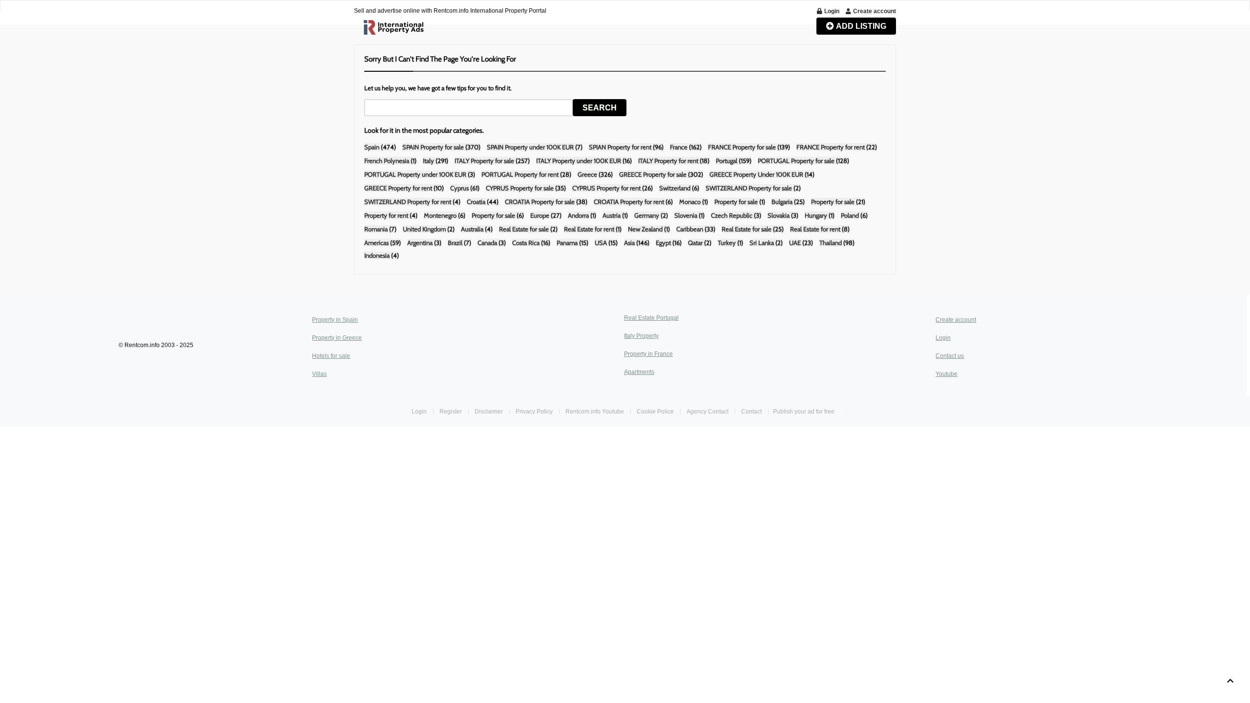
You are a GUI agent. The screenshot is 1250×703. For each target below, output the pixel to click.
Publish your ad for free (804, 411)
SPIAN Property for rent (620, 147)
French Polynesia (386, 161)
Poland (850, 215)
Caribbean (690, 229)
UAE (795, 243)
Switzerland (675, 188)
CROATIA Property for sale (540, 202)
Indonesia (377, 255)
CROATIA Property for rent (629, 202)
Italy (428, 161)
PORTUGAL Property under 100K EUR (415, 174)
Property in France (648, 354)
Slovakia (779, 215)
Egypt (663, 243)
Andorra (578, 215)
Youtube (947, 374)
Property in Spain (335, 319)
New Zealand (645, 229)
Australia (472, 229)
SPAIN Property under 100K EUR (530, 147)
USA (601, 243)
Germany (646, 215)
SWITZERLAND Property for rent (407, 202)
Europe (539, 215)
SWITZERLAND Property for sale (749, 188)
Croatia (476, 202)
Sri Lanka (762, 243)
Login (943, 337)
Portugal (726, 161)
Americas (376, 243)
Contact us (950, 355)
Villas (319, 374)
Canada (487, 243)
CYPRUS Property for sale (520, 188)
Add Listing (860, 26)
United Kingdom (424, 229)
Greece (587, 174)
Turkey (727, 243)
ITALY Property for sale (484, 161)
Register (451, 411)
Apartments (639, 372)
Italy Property (641, 335)
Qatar (695, 243)
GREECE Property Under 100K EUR (756, 174)
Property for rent (386, 215)
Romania (376, 229)
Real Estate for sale (524, 229)
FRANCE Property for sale (742, 147)
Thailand (830, 243)
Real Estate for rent (589, 229)
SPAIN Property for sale (433, 147)
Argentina (420, 243)
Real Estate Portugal (651, 317)
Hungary (816, 215)
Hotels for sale (331, 355)
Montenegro (440, 215)
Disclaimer (489, 411)
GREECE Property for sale (653, 174)
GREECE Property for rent (398, 188)
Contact (752, 411)
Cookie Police (655, 411)
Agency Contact (708, 411)
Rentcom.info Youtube (594, 411)
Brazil (456, 243)
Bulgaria (782, 202)
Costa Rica (526, 243)
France (679, 147)
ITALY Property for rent (668, 161)
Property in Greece (337, 337)
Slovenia (685, 215)
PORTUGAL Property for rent (520, 174)
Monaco (690, 202)
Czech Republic (731, 215)
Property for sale (736, 202)
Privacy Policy (534, 411)
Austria (612, 215)
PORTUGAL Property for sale (796, 161)
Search (600, 107)
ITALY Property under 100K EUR (579, 161)
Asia (629, 243)
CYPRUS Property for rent (606, 188)
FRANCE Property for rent (830, 147)
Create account (956, 319)
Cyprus (459, 188)
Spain (371, 147)
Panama (567, 243)
